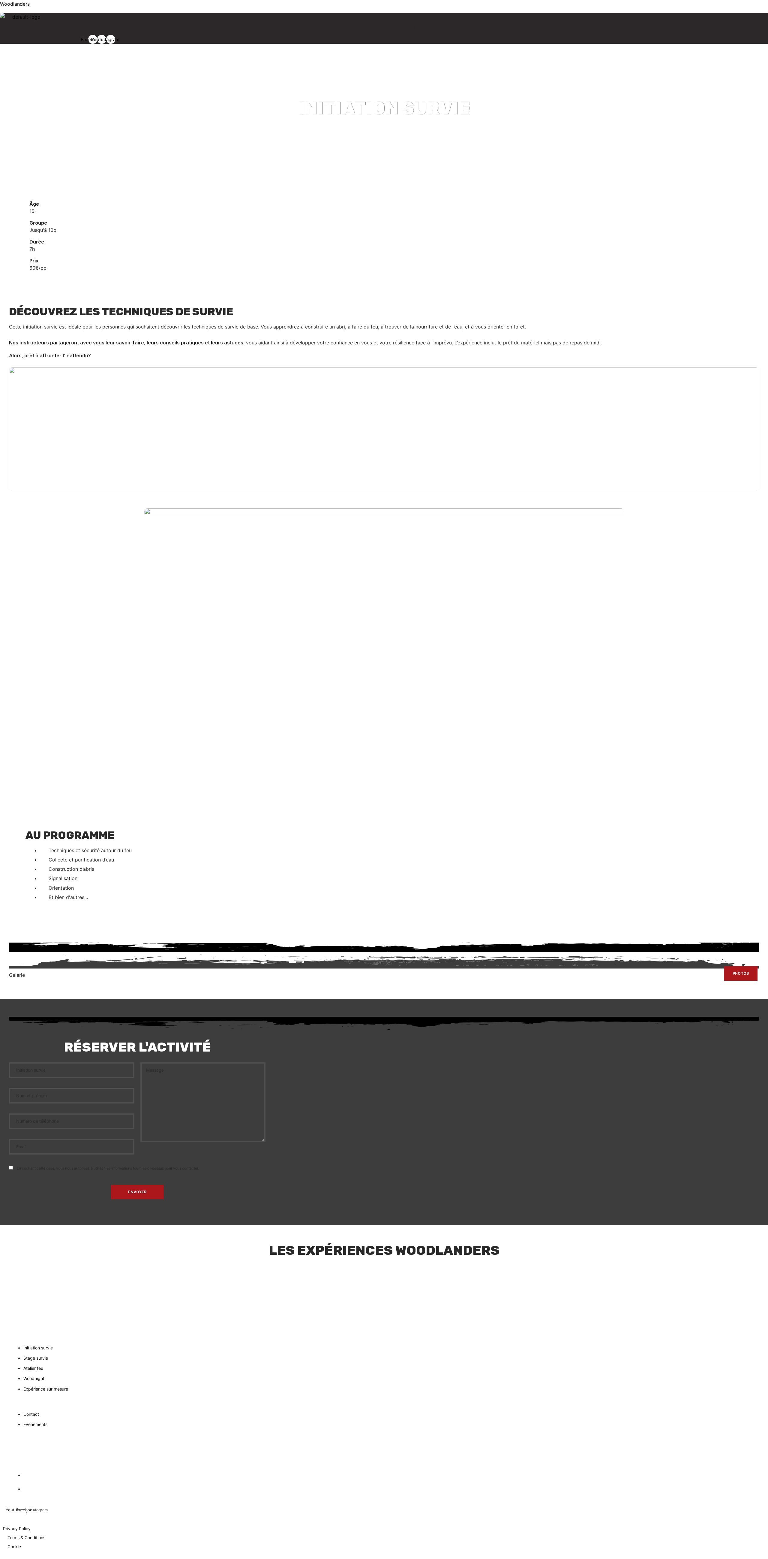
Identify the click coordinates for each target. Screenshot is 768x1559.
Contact (518, 28)
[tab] (741, 973)
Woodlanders (15, 4)
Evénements (467, 28)
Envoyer (137, 1192)
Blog (495, 28)
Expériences (428, 28)
